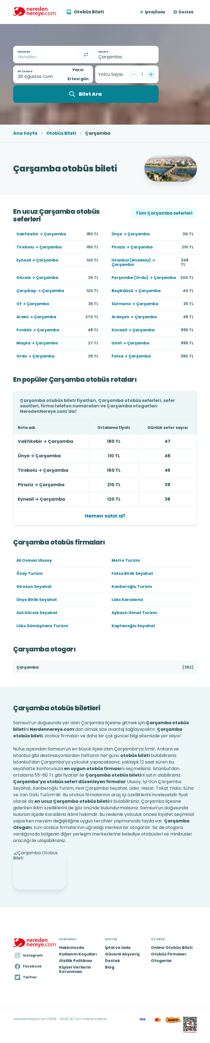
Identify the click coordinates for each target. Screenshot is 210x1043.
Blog (109, 967)
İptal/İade (155, 12)
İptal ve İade (118, 947)
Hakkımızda (71, 947)
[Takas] (85, 54)
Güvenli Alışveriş (122, 954)
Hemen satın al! (105, 515)
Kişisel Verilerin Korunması (75, 969)
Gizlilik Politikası (75, 960)
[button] (153, 12)
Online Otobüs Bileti (171, 947)
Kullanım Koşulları (78, 954)
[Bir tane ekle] (151, 74)
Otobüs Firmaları (168, 954)
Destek (186, 12)
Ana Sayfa (25, 133)
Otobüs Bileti (61, 133)
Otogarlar (161, 960)
